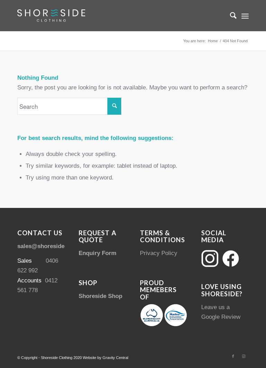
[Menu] (245, 15)
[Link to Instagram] (243, 356)
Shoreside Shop (100, 296)
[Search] (230, 15)
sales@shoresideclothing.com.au (63, 246)
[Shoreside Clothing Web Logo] (51, 15)
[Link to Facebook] (233, 356)
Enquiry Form (97, 253)
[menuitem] (230, 15)
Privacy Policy (158, 253)
